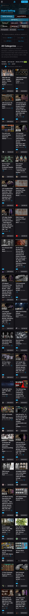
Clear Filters (21, 41)
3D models (13, 29)
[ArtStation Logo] (14, 2)
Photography (4, 29)
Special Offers (21, 61)
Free (9, 64)
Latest (13, 64)
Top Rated (4, 64)
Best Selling (11, 61)
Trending (3, 61)
